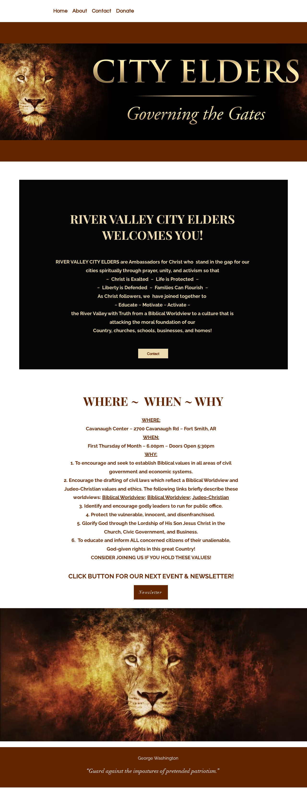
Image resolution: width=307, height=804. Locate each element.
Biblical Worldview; (124, 497)
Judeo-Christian (210, 497)
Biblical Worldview (168, 497)
